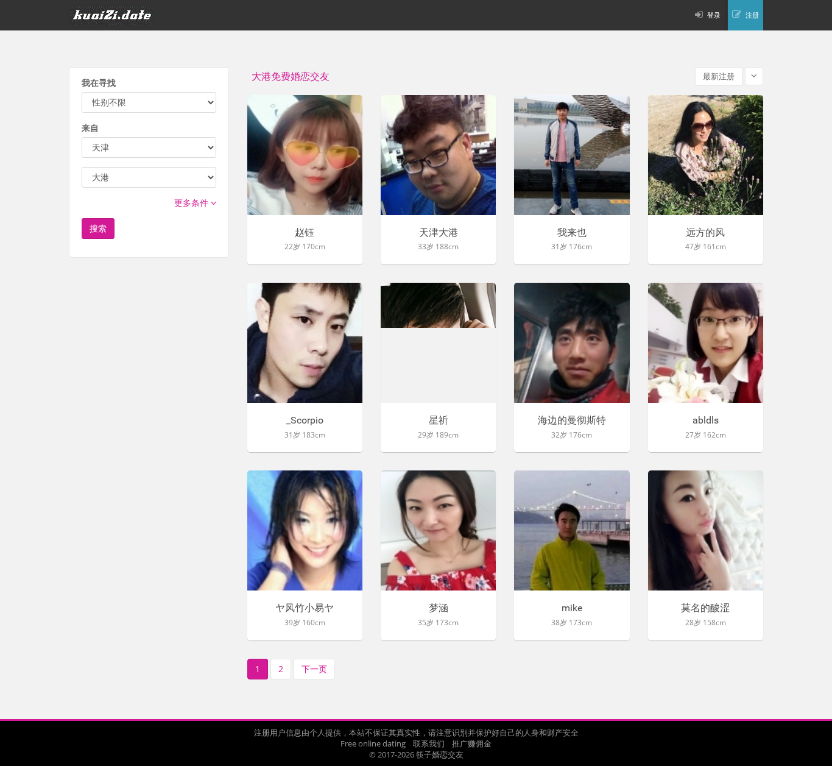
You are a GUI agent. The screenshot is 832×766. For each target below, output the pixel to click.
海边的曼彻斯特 (572, 420)
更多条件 (192, 202)
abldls (706, 420)
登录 (714, 15)
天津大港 (438, 232)
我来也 (572, 232)
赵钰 (304, 232)
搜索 (98, 228)
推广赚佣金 (472, 743)
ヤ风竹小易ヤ (304, 608)
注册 (752, 15)
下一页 (314, 669)
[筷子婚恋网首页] (119, 15)
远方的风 (705, 232)
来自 (90, 127)
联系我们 (429, 743)
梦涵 (438, 608)
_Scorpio (304, 420)
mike (572, 608)
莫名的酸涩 (705, 608)
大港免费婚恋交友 (291, 76)
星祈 (438, 420)
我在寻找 (99, 82)
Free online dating (373, 743)
